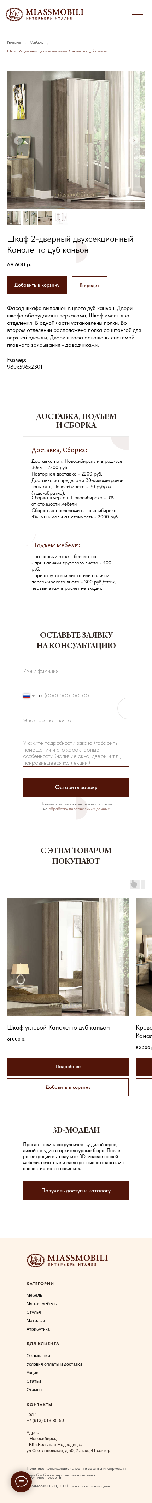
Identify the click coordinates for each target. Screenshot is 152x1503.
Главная (14, 42)
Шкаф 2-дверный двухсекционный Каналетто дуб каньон (57, 50)
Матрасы (36, 1320)
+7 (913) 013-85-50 (45, 1420)
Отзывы (34, 1389)
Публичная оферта (44, 1477)
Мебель (36, 42)
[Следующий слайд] (133, 140)
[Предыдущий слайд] (18, 140)
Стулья (34, 1312)
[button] (89, 285)
